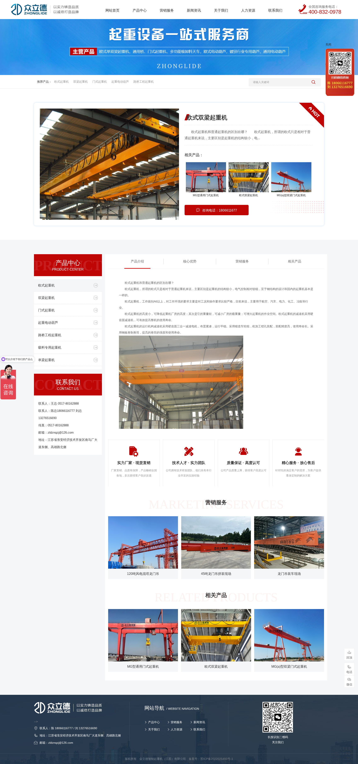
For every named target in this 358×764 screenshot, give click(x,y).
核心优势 (189, 261)
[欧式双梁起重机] (249, 177)
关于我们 (154, 729)
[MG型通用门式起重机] (206, 177)
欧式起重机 (61, 81)
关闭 (328, 44)
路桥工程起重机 (143, 81)
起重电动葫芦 (120, 81)
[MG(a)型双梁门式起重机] (291, 177)
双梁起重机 (80, 81)
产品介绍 (137, 261)
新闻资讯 (199, 722)
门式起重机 (99, 81)
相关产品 (294, 261)
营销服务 (242, 261)
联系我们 (199, 729)
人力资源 (176, 729)
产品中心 (154, 722)
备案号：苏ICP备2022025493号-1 (211, 758)
